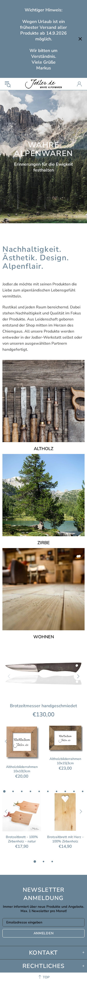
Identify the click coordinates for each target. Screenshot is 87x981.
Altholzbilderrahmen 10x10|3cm (22, 769)
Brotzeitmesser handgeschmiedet (43, 706)
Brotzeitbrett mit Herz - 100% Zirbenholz (65, 839)
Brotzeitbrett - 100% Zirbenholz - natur (22, 839)
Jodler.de (43, 84)
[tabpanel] (22, 755)
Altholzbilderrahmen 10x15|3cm (65, 761)
